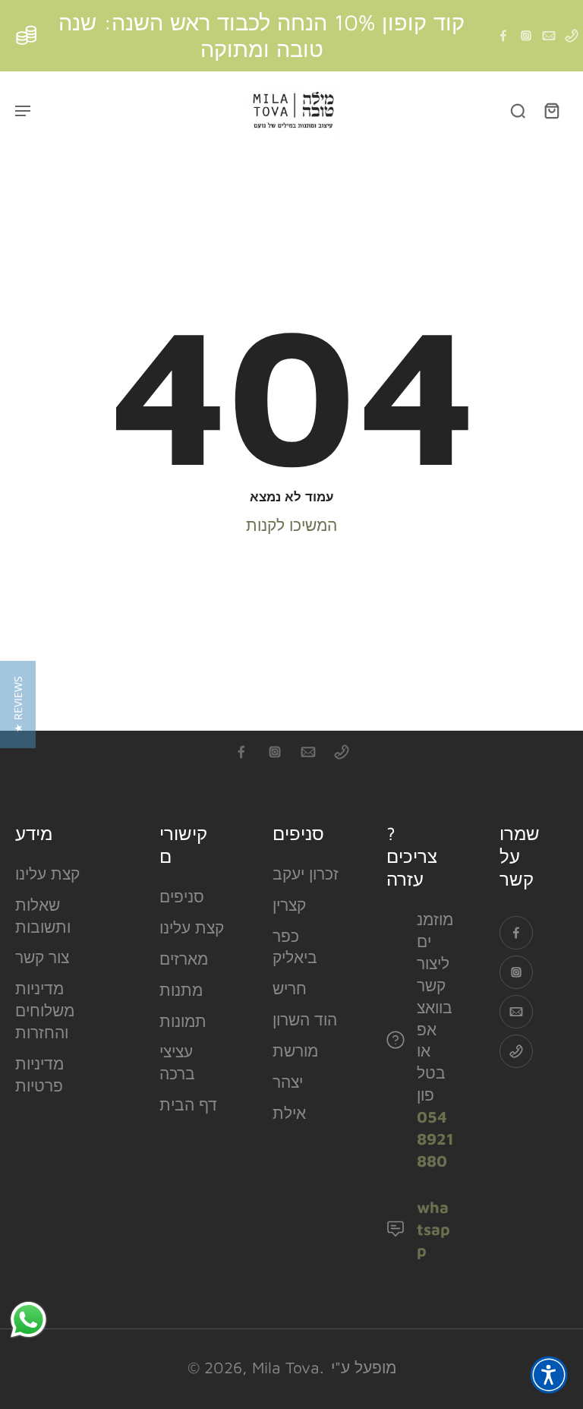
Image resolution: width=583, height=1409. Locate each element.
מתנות (181, 990)
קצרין (289, 905)
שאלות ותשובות (43, 916)
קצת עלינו (47, 873)
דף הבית (188, 1104)
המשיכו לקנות (291, 525)
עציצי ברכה (177, 1062)
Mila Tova (286, 1367)
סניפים (181, 896)
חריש (290, 988)
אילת (289, 1113)
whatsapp (433, 1229)
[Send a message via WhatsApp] (28, 1320)
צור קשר (42, 957)
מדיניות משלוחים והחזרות (44, 1010)
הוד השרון (305, 1019)
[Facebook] (503, 36)
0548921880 (435, 1138)
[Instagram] (526, 36)
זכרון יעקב (306, 873)
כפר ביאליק (295, 947)
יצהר (288, 1082)
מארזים (183, 958)
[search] (517, 110)
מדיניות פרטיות (39, 1074)
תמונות (182, 1021)
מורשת (295, 1050)
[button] (549, 1375)
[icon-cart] (551, 110)
